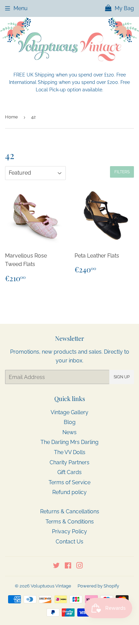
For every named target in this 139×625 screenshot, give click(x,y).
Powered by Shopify (98, 585)
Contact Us (69, 541)
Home (11, 116)
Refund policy (69, 492)
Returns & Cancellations (69, 511)
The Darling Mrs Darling (69, 442)
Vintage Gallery (69, 412)
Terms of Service (69, 482)
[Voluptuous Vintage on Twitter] (56, 566)
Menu (20, 8)
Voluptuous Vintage (51, 585)
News (69, 432)
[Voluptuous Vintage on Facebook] (68, 566)
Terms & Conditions (70, 521)
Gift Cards (69, 472)
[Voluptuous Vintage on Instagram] (79, 566)
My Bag (123, 8)
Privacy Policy (69, 531)
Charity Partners (69, 462)
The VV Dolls (69, 452)
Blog (70, 422)
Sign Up (122, 377)
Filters (122, 172)
